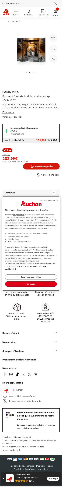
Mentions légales (44, 466)
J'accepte (31, 284)
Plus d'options (17, 134)
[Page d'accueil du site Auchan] (6, 12)
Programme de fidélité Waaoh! (19, 359)
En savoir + (8, 112)
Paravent (16, 21)
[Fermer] (3, 478)
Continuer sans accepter (49, 200)
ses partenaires (18, 214)
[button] (26, 72)
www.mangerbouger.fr (11, 450)
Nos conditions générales (22, 466)
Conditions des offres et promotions (31, 469)
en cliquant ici (25, 437)
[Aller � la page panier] (55, 12)
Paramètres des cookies (31, 277)
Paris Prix (17, 117)
